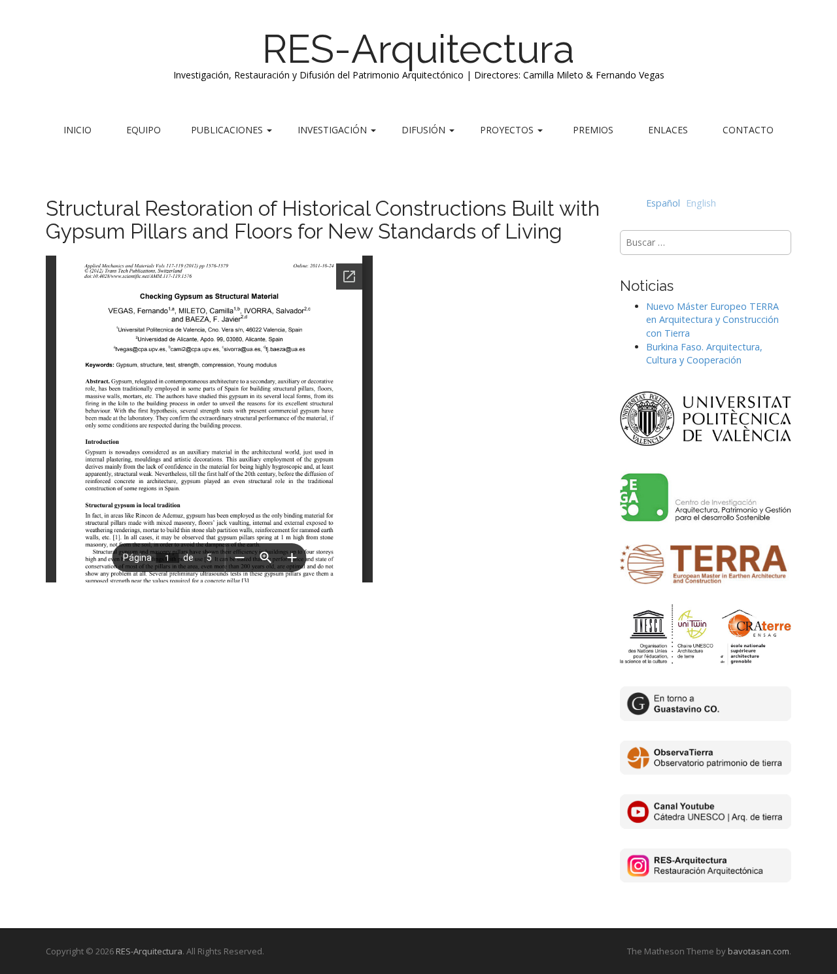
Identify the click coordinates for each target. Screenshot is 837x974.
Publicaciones (228, 130)
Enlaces (668, 130)
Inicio (77, 130)
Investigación (333, 130)
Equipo (143, 130)
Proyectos (508, 130)
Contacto (748, 130)
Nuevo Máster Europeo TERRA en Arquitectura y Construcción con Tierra (712, 319)
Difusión (424, 130)
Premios (593, 130)
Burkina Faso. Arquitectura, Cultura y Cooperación (704, 354)
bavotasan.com (758, 951)
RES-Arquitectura (418, 49)
